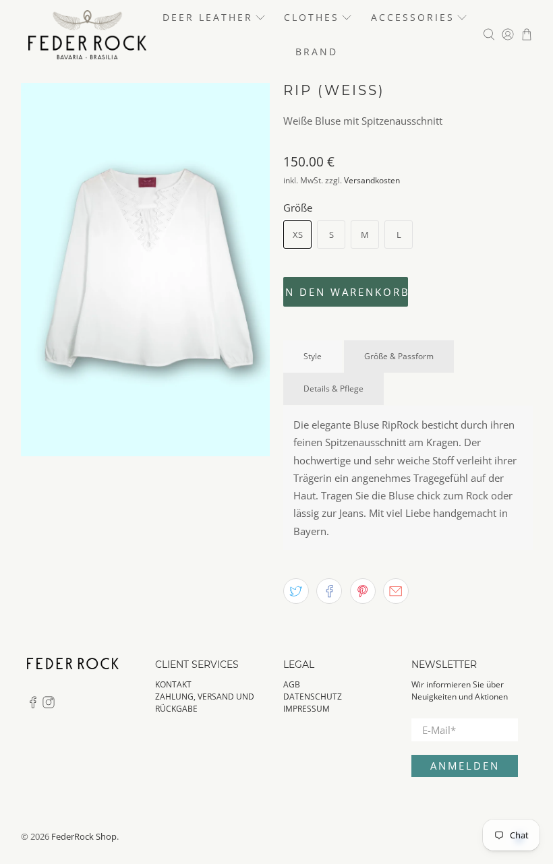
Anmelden (465, 765)
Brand (316, 51)
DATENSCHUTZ (312, 696)
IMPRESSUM (306, 708)
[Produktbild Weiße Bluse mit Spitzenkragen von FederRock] (145, 269)
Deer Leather (208, 17)
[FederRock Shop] (87, 34)
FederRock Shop (84, 836)
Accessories (413, 17)
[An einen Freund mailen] (396, 591)
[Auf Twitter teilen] (296, 591)
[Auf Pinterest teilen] (363, 591)
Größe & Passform (399, 356)
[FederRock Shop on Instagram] (48, 705)
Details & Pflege (333, 388)
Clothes (311, 17)
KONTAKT (173, 684)
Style (312, 356)
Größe (297, 207)
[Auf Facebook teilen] (329, 591)
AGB (291, 684)
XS (298, 234)
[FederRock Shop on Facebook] (33, 705)
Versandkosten (372, 180)
